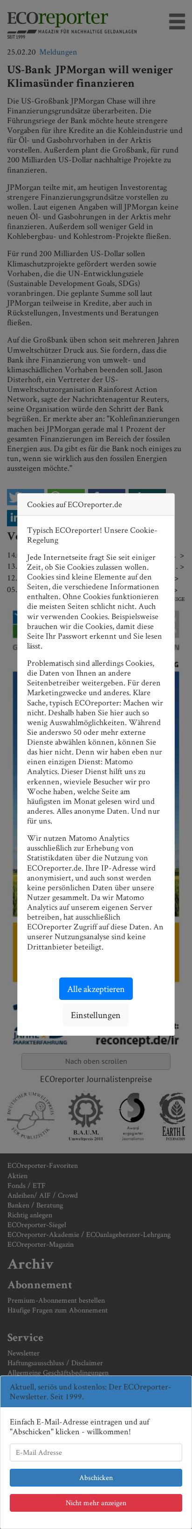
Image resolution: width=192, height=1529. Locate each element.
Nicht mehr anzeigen (96, 1503)
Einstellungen (96, 1015)
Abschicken (96, 1477)
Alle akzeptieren (96, 989)
